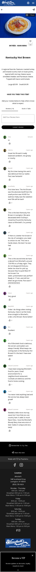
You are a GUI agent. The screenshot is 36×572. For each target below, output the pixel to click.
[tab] (10, 108)
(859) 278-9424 (18, 484)
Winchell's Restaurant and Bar (18, 543)
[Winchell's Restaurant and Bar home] (11, 3)
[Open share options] (33, 10)
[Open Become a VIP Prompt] (18, 570)
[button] (2, 10)
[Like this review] (10, 143)
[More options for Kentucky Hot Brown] (30, 41)
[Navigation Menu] (33, 3)
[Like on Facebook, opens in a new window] (14, 465)
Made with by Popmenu (15, 459)
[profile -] (28, 3)
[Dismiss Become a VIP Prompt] (32, 555)
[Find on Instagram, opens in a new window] (21, 465)
